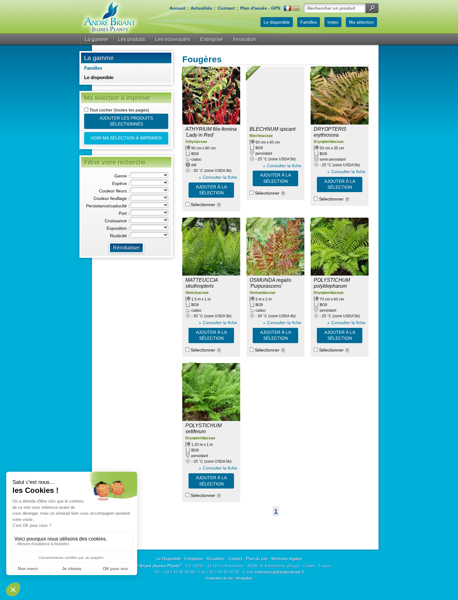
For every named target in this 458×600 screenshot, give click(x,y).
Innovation (244, 39)
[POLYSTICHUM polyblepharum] (340, 247)
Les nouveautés (172, 39)
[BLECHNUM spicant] (275, 96)
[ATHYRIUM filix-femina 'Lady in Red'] (211, 96)
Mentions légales (286, 558)
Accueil (177, 8)
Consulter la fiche (220, 177)
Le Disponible (168, 558)
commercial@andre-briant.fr (279, 572)
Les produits (131, 39)
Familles (93, 68)
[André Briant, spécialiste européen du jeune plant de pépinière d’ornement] (110, 17)
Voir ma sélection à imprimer (126, 137)
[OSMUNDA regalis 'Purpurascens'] (275, 247)
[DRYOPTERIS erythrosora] (340, 96)
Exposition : (118, 228)
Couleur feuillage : (111, 198)
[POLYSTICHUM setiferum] (211, 392)
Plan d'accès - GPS (260, 8)
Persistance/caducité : (107, 205)
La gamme (96, 39)
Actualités (201, 8)
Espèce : (120, 183)
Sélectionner (204, 204)
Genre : (121, 175)
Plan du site (257, 558)
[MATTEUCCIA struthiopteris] (211, 247)
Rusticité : (119, 235)
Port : (124, 213)
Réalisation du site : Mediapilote (229, 578)
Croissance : (117, 220)
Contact (226, 8)
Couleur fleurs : (114, 190)
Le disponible (98, 77)
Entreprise (211, 39)
